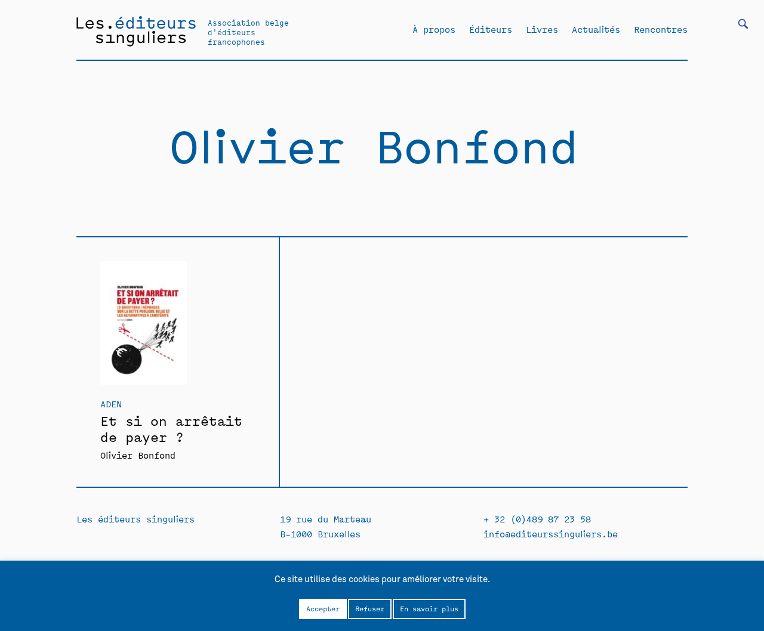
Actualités (596, 29)
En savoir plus (429, 608)
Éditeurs (490, 29)
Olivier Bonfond (137, 454)
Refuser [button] (369, 608)
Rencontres (661, 29)
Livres (542, 29)
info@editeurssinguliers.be (550, 533)
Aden (111, 403)
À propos (433, 29)
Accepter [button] (323, 608)
